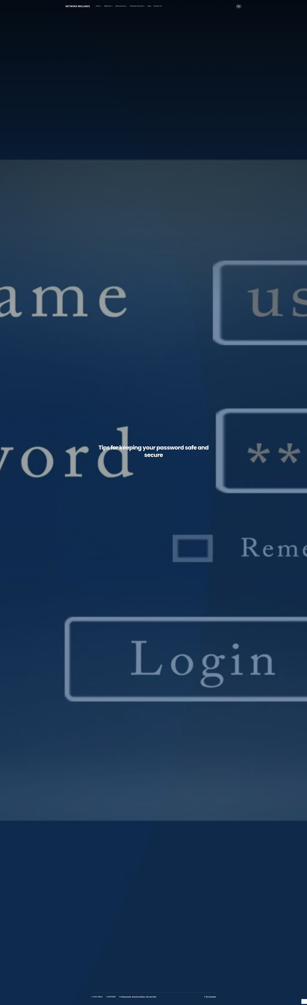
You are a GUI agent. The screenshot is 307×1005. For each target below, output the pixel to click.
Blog (149, 6)
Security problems (138, 997)
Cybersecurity (120, 6)
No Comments (211, 997)
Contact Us (158, 6)
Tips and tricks (151, 997)
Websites (107, 6)
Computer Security (137, 6)
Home (98, 6)
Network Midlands (78, 6)
